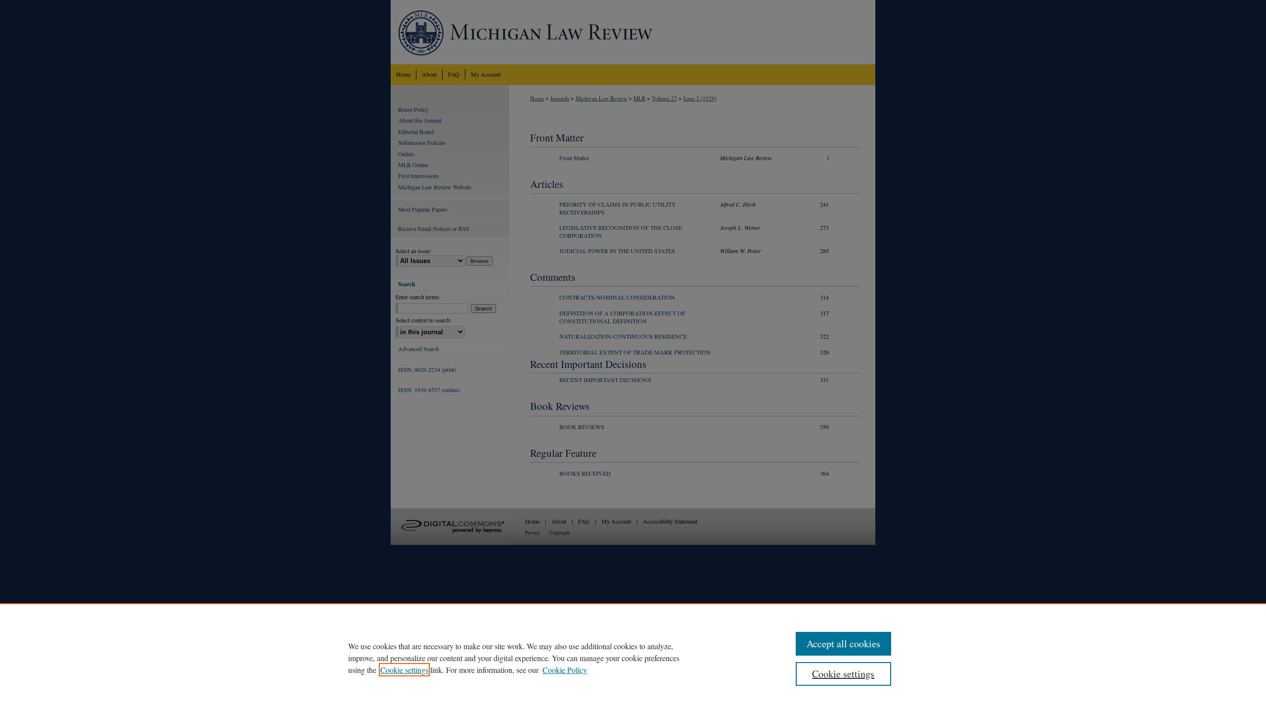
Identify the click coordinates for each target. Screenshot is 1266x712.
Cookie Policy (565, 670)
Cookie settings (404, 670)
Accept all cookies (843, 643)
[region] (633, 657)
